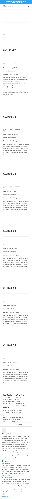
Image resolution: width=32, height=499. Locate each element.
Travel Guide (6, 397)
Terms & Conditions (21, 405)
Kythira (18, 399)
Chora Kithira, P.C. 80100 (15, 410)
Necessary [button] (4, 459)
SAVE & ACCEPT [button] (6, 496)
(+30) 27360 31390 (11, 1)
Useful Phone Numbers (9, 399)
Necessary (6, 461)
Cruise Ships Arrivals (9, 401)
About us (18, 397)
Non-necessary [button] (6, 475)
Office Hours (6, 403)
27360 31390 (9, 412)
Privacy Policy (20, 403)
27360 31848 (17, 412)
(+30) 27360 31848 (21, 1)
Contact (18, 401)
